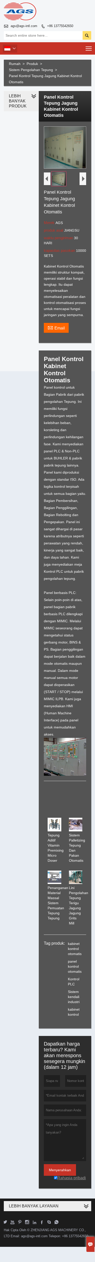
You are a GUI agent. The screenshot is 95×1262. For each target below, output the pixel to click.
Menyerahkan (60, 1170)
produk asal (54, 230)
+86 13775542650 (60, 26)
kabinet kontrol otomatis (75, 949)
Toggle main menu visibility (88, 48)
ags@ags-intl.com (24, 26)
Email (56, 327)
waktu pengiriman (59, 238)
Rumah (15, 64)
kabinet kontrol (74, 1011)
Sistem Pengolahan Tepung (31, 70)
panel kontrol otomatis (75, 966)
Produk (32, 64)
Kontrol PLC (73, 981)
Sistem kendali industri (74, 997)
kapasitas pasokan (60, 250)
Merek (49, 222)
